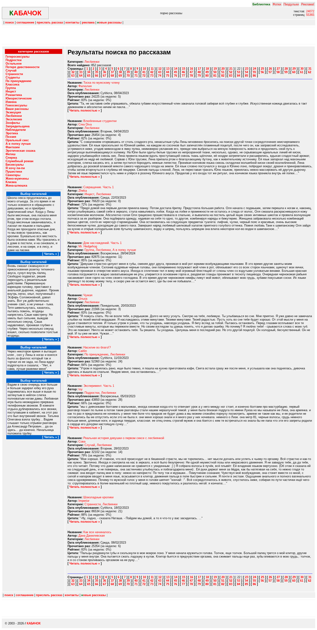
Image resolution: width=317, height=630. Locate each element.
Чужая (87, 295)
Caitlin (82, 351)
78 (191, 75)
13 (167, 68)
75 (167, 75)
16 (191, 68)
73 (151, 75)
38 (120, 72)
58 (278, 72)
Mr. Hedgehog (87, 246)
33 (80, 72)
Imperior (83, 500)
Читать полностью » (84, 110)
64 (80, 75)
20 (223, 68)
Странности (92, 504)
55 (254, 72)
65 (88, 75)
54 (246, 72)
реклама (88, 22)
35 (96, 72)
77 (183, 75)
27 (278, 68)
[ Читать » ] (50, 254)
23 (246, 68)
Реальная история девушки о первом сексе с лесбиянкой (123, 438)
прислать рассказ (50, 22)
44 (167, 72)
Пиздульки (291, 4)
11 (152, 68)
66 (96, 75)
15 (183, 68)
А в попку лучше (124, 250)
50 (215, 72)
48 (199, 72)
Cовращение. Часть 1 (98, 187)
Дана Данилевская (91, 535)
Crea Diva (85, 124)
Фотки (277, 4)
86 (254, 75)
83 (230, 75)
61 (301, 72)
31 (309, 68)
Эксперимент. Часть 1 (98, 385)
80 (207, 75)
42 (151, 72)
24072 (310, 11)
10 (144, 68)
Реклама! (307, 4)
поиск (9, 22)
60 (293, 72)
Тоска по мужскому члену (101, 82)
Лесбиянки (91, 61)
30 (302, 68)
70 (128, 75)
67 (104, 75)
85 (246, 75)
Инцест (89, 194)
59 (286, 72)
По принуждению (96, 354)
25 (262, 68)
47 (191, 72)
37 (112, 72)
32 (72, 72)
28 (286, 68)
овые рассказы (109, 22)
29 (294, 68)
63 (72, 75)
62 (309, 72)
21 (231, 68)
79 (199, 75)
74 (159, 75)
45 (175, 72)
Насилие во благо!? (97, 347)
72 (144, 75)
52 (230, 72)
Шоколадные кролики (98, 497)
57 (270, 72)
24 (254, 68)
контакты (72, 22)
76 (175, 75)
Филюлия (85, 86)
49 (207, 72)
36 (104, 72)
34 (88, 72)
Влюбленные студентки (99, 121)
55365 (310, 14)
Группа (89, 250)
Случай (89, 445)
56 (262, 72)
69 (120, 75)
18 (207, 68)
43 (159, 72)
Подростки (91, 392)
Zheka (82, 190)
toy (80, 389)
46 (183, 72)
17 (199, 68)
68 (112, 75)
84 (238, 75)
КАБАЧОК (34, 623)
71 (136, 75)
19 (215, 68)
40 (136, 72)
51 (222, 72)
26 (270, 68)
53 (238, 72)
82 (222, 75)
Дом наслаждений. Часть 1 (102, 243)
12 (160, 68)
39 (128, 72)
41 (144, 72)
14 (175, 68)
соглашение (25, 22)
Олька (82, 298)
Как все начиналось (97, 532)
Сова (81, 441)
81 (215, 75)
